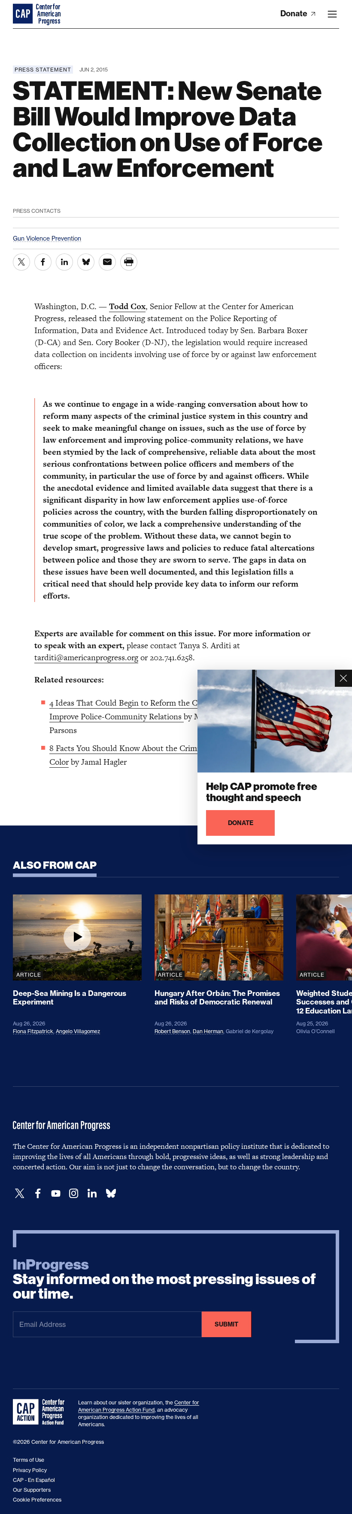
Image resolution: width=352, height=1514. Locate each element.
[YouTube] (56, 1193)
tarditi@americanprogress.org (86, 657)
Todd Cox (127, 306)
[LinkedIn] (92, 1193)
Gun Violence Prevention (47, 238)
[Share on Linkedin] (64, 262)
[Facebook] (38, 1193)
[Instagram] (74, 1193)
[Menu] (332, 14)
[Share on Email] (107, 262)
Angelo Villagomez (78, 1031)
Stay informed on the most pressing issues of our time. (164, 1279)
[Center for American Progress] (23, 14)
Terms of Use (28, 1460)
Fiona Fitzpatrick (33, 1031)
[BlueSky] (110, 1193)
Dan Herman (208, 1031)
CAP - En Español (34, 1480)
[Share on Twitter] (21, 262)
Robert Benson (172, 1031)
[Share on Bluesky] (85, 262)
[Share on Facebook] (43, 262)
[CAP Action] (41, 1412)
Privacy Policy (30, 1470)
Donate (294, 13)
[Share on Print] (128, 262)
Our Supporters (32, 1490)
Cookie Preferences (37, 1499)
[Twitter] (20, 1193)
